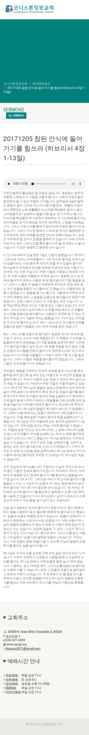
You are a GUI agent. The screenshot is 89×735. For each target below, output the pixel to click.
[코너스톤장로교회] (29, 9)
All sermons (16, 115)
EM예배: (11, 688)
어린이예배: (13, 692)
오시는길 (12, 636)
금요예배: (12, 683)
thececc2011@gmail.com (23, 648)
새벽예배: (12, 679)
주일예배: (12, 675)
